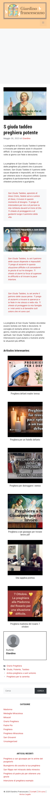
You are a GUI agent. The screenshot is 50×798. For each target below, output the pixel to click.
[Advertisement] (25, 55)
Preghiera (7, 729)
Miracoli (7, 717)
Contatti (33, 791)
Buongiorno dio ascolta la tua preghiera (21, 765)
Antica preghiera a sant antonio (21, 673)
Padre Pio (8, 725)
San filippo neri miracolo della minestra (21, 769)
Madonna (7, 709)
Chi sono (41, 791)
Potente (17, 669)
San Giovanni (9, 737)
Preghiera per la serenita (18, 676)
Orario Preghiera (14, 666)
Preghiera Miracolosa (13, 733)
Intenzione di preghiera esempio (18, 780)
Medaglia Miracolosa (13, 713)
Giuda (9, 669)
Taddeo (25, 669)
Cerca (40, 691)
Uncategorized (10, 741)
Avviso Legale (25, 794)
